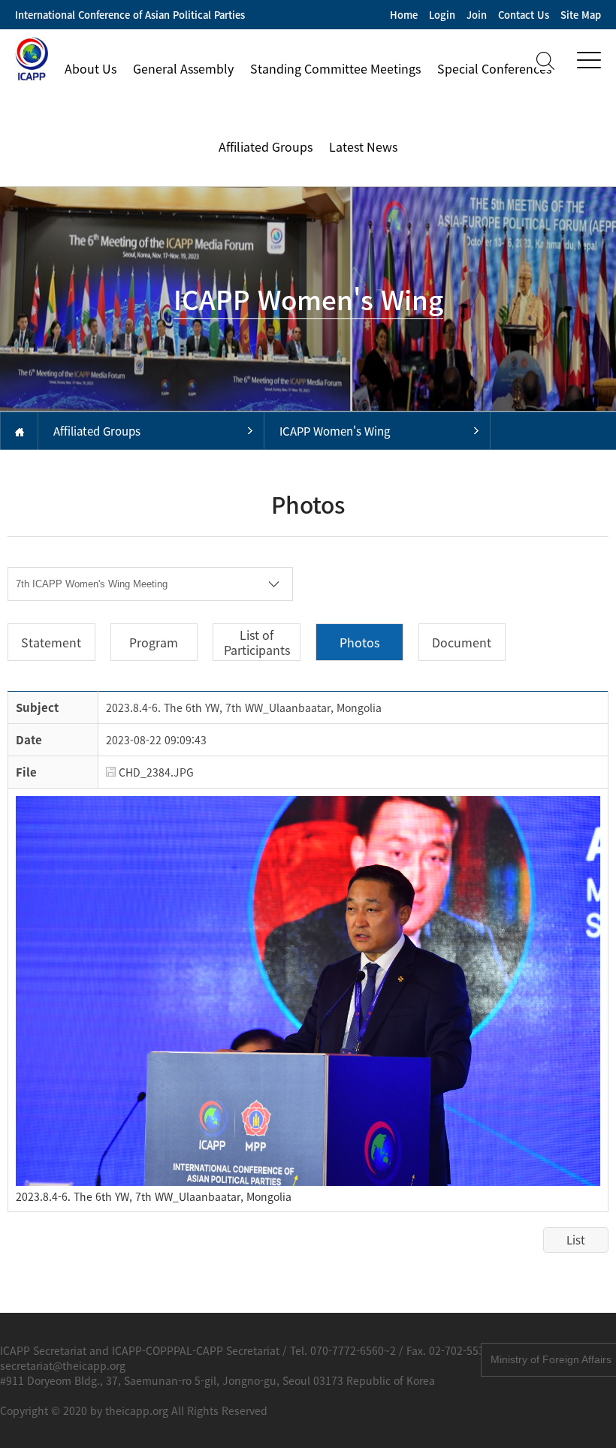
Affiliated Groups (266, 146)
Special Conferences (494, 68)
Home (404, 15)
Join (477, 15)
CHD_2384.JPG (155, 772)
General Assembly (183, 68)
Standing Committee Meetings (335, 68)
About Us (90, 68)
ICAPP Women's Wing (334, 431)
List (575, 1240)
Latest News (363, 146)
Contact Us (523, 15)
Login (442, 15)
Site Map (580, 15)
